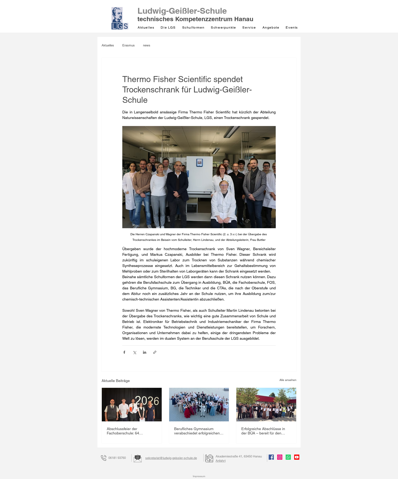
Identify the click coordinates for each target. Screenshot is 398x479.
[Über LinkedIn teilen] (145, 352)
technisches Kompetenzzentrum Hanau (195, 19)
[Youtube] (296, 457)
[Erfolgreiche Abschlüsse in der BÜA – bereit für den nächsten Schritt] (266, 404)
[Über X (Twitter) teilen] (134, 352)
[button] (168, 28)
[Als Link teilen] (155, 352)
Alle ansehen (287, 380)
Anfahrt (221, 460)
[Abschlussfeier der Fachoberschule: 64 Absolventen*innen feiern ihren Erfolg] (132, 404)
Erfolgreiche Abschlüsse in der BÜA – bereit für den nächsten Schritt (263, 431)
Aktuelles (108, 45)
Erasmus (128, 45)
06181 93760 (117, 458)
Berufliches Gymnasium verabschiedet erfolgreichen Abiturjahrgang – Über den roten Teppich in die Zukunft (197, 431)
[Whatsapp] (288, 457)
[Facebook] (271, 457)
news (146, 45)
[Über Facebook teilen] (124, 352)
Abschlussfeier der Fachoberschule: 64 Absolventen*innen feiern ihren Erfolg (127, 431)
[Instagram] (279, 457)
